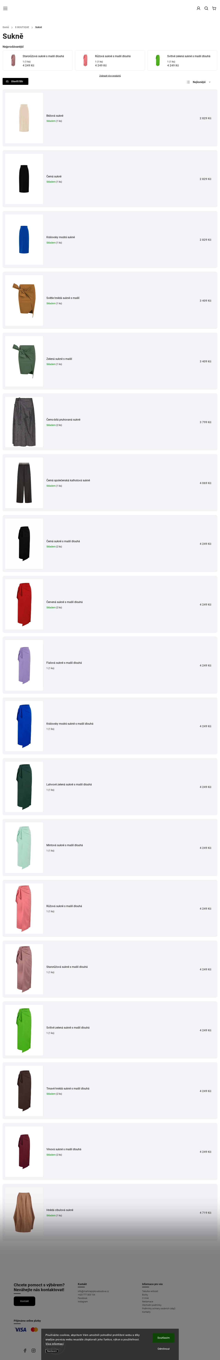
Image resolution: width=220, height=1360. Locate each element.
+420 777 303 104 (86, 1294)
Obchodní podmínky (151, 1305)
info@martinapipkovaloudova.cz (93, 1291)
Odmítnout (164, 1348)
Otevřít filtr (17, 81)
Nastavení (52, 1351)
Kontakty (146, 1312)
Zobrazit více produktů (110, 76)
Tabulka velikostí (150, 1291)
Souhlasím (163, 1337)
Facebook (82, 1298)
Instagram (83, 1301)
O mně (145, 1298)
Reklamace (147, 1301)
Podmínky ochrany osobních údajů (158, 1308)
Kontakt (24, 1301)
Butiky (145, 1294)
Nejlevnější (199, 82)
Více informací (55, 1343)
